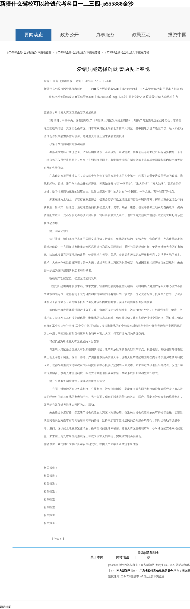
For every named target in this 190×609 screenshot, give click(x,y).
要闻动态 (33, 34)
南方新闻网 (123, 570)
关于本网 (96, 557)
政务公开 (69, 34)
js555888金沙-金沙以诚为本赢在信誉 (29, 52)
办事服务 (105, 34)
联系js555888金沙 (148, 553)
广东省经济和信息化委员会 (156, 570)
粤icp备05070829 (165, 565)
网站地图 (122, 557)
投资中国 (177, 34)
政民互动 (141, 34)
